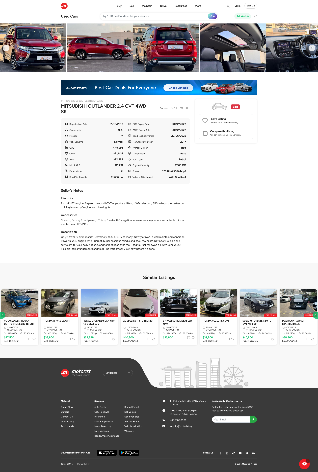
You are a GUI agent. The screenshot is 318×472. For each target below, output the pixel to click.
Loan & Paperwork (103, 421)
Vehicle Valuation (133, 426)
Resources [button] (181, 5)
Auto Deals (100, 407)
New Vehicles (101, 431)
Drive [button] (163, 5)
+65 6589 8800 (178, 420)
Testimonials (67, 426)
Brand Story (67, 407)
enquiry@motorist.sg (181, 426)
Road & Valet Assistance (106, 435)
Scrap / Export (131, 407)
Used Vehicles (131, 416)
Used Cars (69, 16)
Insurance (99, 416)
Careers (65, 412)
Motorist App (67, 421)
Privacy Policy (83, 464)
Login (237, 5)
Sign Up (251, 5)
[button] (304, 464)
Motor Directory (102, 426)
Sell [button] (132, 5)
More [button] (198, 5)
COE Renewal (101, 412)
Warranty (129, 431)
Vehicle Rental (131, 421)
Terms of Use (67, 464)
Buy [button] (119, 5)
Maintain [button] (147, 5)
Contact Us (67, 416)
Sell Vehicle (243, 16)
